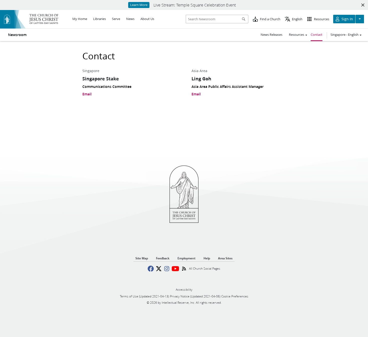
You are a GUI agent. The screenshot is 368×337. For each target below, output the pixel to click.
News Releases (271, 34)
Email (87, 94)
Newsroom (17, 35)
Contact (316, 34)
